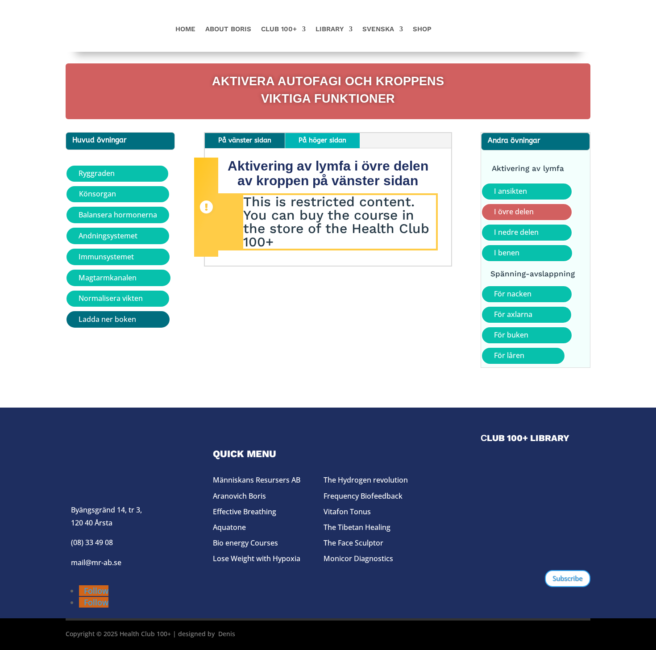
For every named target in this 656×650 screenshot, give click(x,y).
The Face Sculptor (353, 543)
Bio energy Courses (245, 543)
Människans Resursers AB (256, 480)
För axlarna (513, 314)
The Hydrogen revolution (366, 480)
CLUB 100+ (279, 29)
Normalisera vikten (111, 298)
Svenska (378, 29)
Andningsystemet (108, 236)
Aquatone (229, 527)
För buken (511, 335)
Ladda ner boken (107, 319)
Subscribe (567, 578)
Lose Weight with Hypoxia (256, 558)
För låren (509, 355)
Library (330, 29)
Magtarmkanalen (108, 278)
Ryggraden (97, 173)
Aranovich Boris (239, 496)
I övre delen (514, 212)
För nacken (512, 294)
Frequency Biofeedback (363, 496)
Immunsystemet (106, 257)
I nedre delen (516, 232)
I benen (506, 253)
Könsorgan (97, 194)
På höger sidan (322, 140)
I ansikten (510, 191)
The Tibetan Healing (357, 527)
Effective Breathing (244, 512)
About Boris (228, 29)
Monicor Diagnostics (358, 558)
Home (185, 29)
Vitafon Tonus (347, 512)
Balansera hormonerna (118, 215)
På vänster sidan (244, 140)
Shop (422, 29)
